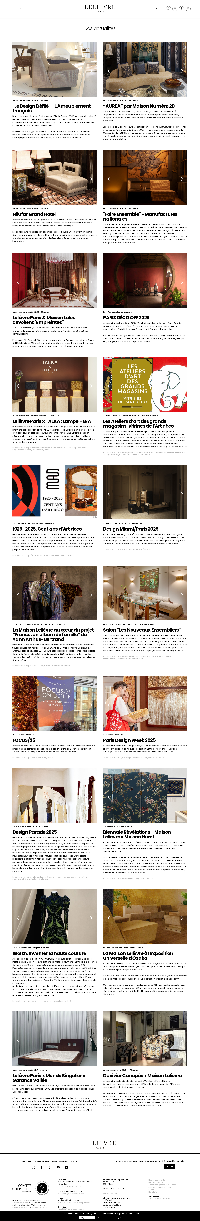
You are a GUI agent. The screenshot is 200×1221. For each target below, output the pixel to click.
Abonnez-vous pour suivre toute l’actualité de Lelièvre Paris (150, 1161)
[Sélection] (181, 8)
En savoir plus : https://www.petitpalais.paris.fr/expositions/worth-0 (41, 1001)
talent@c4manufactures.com (71, 1209)
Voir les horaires (110, 1193)
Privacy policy (117, 1218)
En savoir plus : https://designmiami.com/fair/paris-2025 (128, 549)
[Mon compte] (175, 8)
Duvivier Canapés (39, 1207)
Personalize (103, 1218)
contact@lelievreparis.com (70, 1186)
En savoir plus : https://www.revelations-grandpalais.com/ (128, 878)
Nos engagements (156, 1180)
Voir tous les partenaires (159, 1198)
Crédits (151, 1189)
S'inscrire (169, 1166)
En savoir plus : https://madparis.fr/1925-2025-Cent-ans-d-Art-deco (42, 555)
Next (91, 70)
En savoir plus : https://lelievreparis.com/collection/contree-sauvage (133, 757)
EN (161, 9)
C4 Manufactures (20, 1202)
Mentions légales (156, 1182)
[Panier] (188, 8)
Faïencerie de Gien (20, 1207)
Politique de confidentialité (160, 1187)
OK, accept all (87, 1218)
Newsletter (153, 1192)
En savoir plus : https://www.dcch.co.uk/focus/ (32, 757)
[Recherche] (168, 8)
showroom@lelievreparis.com (71, 1193)
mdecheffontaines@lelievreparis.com (74, 1202)
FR (157, 9)
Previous (18, 70)
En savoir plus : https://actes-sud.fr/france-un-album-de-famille (41, 665)
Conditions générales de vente (162, 1184)
